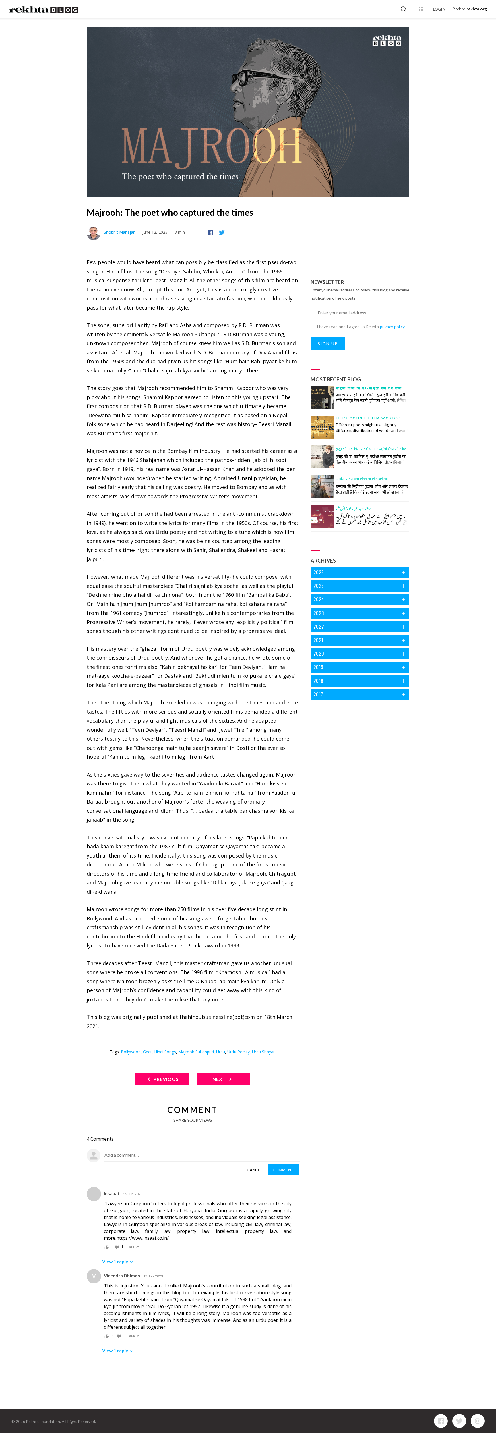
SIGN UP (328, 343)
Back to (470, 9)
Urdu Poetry (238, 1052)
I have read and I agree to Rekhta (361, 326)
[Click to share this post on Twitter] (223, 232)
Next (219, 1079)
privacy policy (392, 326)
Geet (147, 1052)
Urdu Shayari (264, 1052)
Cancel (255, 1170)
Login (439, 9)
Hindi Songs (165, 1052)
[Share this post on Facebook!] (211, 232)
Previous (165, 1079)
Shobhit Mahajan (119, 232)
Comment (283, 1170)
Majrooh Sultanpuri (196, 1052)
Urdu (220, 1052)
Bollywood (131, 1052)
